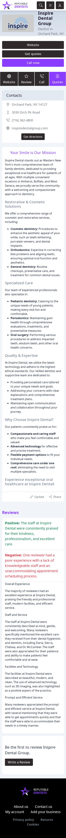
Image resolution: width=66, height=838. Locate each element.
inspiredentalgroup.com (30, 128)
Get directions (33, 137)
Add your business (46, 811)
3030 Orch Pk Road (26, 112)
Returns (46, 819)
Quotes (57, 82)
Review (26, 82)
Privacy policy (23, 819)
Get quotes (33, 54)
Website (33, 45)
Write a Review (19, 762)
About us (21, 806)
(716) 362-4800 (22, 120)
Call (42, 82)
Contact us (43, 806)
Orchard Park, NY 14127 (29, 104)
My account (14, 811)
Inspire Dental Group (45, 18)
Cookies (33, 824)
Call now (33, 63)
